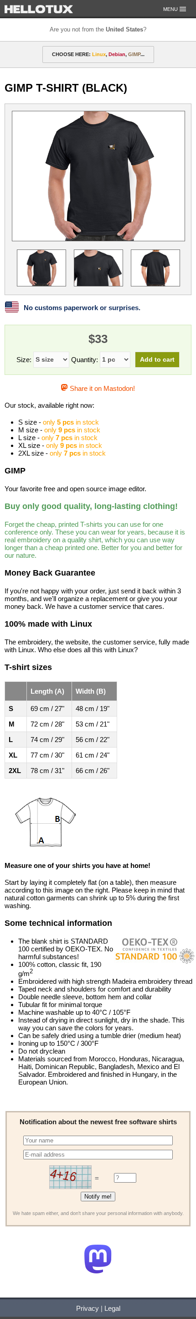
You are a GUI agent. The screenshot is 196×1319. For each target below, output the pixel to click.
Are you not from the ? (98, 29)
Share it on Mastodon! (101, 388)
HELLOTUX (39, 9)
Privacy (87, 1308)
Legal (112, 1308)
